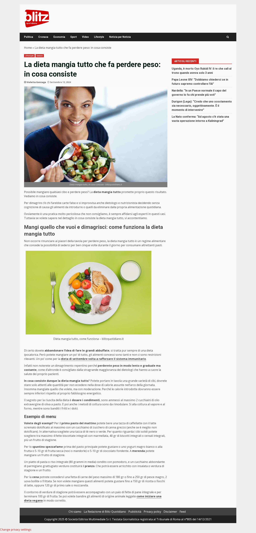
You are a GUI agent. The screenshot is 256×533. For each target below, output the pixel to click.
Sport (73, 36)
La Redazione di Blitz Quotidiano (105, 512)
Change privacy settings (15, 529)
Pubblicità (134, 512)
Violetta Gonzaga (36, 82)
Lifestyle (99, 36)
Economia (59, 36)
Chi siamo (75, 512)
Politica (28, 36)
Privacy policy (152, 512)
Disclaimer (170, 512)
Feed (183, 512)
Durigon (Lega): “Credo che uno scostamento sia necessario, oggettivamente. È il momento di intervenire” (202, 106)
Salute (40, 55)
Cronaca (43, 36)
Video (85, 36)
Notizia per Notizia (120, 36)
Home (28, 48)
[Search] (228, 37)
